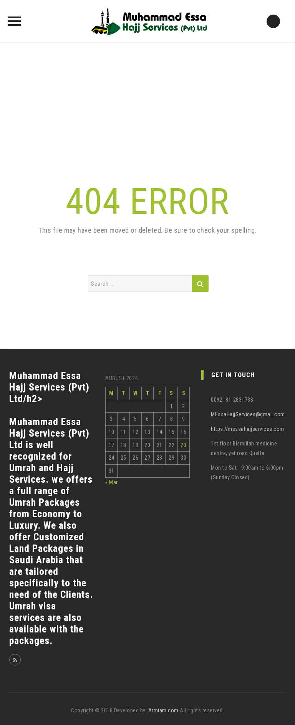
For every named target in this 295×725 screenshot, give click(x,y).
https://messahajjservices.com (247, 429)
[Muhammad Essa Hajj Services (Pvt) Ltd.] (147, 21)
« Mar (111, 482)
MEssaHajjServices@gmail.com (248, 414)
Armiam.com (163, 710)
